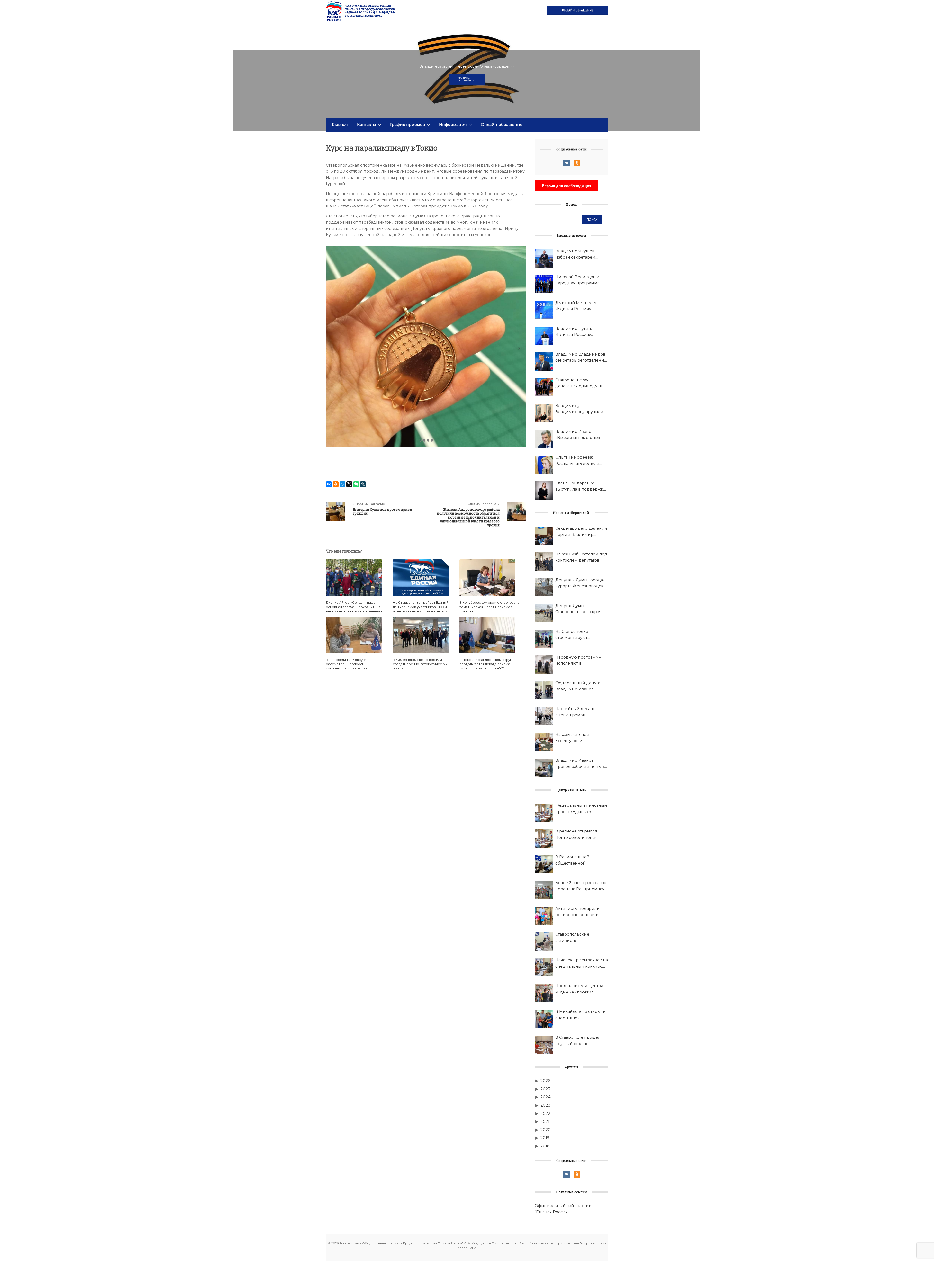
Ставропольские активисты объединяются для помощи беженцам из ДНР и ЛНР (578, 938)
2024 (545, 1097)
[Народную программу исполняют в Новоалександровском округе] (544, 664)
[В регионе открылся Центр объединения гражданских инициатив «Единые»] (544, 838)
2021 (544, 1121)
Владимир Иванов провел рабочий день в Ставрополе (579, 764)
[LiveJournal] (363, 484)
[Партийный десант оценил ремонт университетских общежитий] (544, 716)
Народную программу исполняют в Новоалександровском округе (579, 661)
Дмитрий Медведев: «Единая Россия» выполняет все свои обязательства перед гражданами (576, 306)
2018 (545, 1146)
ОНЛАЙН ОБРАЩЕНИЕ (577, 10)
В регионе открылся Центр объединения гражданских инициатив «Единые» (581, 835)
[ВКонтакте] (329, 484)
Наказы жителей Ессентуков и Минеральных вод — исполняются (576, 738)
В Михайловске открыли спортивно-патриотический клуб (580, 1015)
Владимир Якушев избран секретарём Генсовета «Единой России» (575, 254)
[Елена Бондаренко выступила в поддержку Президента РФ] (544, 490)
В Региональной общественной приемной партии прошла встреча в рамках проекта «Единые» (581, 860)
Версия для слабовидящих (566, 186)
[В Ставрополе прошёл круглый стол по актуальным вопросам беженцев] (544, 1045)
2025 (545, 1089)
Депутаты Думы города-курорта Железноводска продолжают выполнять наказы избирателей (580, 583)
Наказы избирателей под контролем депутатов (581, 557)
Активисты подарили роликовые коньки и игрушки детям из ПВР (579, 912)
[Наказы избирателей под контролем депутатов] (544, 561)
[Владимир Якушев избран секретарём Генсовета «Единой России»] (544, 258)
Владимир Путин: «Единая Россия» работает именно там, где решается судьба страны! (581, 332)
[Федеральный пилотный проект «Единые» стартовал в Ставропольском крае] (544, 813)
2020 (545, 1129)
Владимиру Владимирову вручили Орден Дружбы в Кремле (581, 409)
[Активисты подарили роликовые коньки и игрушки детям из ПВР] (544, 916)
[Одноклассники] (336, 484)
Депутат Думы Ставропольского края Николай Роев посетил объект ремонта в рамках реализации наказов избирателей (581, 609)
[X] (349, 484)
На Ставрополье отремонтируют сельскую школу (572, 635)
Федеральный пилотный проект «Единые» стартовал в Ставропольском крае (581, 809)
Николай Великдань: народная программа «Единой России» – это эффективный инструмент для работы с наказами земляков (581, 280)
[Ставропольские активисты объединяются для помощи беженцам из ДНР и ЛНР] (544, 941)
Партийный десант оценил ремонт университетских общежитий (575, 712)
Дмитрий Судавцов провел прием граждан (382, 512)
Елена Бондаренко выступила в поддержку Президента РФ (580, 486)
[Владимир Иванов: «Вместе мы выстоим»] (544, 439)
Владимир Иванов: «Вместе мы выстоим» (577, 434)
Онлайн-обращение (501, 124)
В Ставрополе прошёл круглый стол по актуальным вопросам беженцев (578, 1041)
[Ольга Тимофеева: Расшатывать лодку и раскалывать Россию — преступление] (544, 465)
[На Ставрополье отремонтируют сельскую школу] (544, 639)
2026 (545, 1080)
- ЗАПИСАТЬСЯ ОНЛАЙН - (467, 79)
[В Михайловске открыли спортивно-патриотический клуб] (544, 1019)
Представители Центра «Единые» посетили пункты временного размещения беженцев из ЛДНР (579, 989)
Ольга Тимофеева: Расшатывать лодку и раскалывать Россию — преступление (579, 461)
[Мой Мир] (342, 484)
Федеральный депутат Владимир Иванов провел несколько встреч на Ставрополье (578, 686)
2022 (545, 1113)
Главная (340, 124)
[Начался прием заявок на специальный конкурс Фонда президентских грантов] (544, 967)
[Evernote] (356, 484)
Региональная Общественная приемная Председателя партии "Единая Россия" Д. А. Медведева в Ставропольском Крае (361, 11)
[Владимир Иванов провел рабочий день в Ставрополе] (544, 768)
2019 (544, 1138)
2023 (545, 1105)
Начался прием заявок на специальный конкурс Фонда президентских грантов (581, 963)
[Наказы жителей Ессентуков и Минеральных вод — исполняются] (544, 742)
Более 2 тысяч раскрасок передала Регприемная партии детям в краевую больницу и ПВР (581, 886)
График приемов (407, 124)
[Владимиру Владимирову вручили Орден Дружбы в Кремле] (544, 413)
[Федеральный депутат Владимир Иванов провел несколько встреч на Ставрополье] (544, 690)
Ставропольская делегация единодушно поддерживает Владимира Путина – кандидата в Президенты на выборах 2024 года (581, 383)
